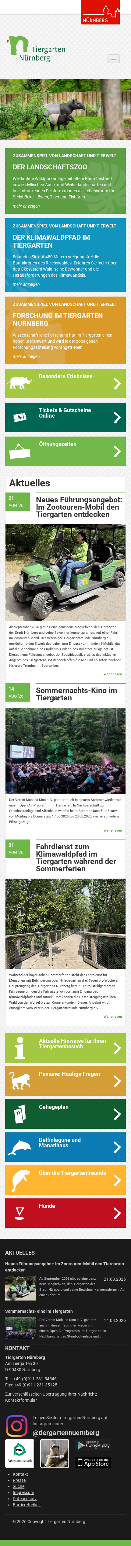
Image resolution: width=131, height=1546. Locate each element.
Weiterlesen (113, 674)
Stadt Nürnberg (100, 12)
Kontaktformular (21, 1400)
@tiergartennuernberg (66, 1433)
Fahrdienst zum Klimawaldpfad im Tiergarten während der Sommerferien (76, 857)
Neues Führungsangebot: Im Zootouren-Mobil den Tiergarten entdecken (79, 507)
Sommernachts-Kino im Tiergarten (76, 694)
